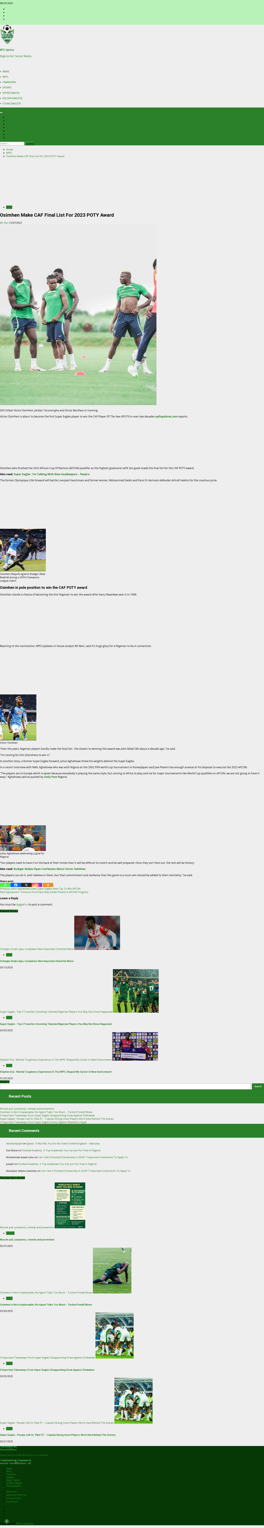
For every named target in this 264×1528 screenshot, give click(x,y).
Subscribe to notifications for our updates (24, 1455)
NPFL (5, 76)
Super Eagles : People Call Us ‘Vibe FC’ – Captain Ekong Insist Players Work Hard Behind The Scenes (57, 1118)
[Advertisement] (132, 181)
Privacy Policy (13, 1498)
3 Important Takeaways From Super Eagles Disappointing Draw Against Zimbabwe (47, 1115)
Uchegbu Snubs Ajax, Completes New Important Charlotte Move (37, 949)
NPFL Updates (7, 50)
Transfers (9, 82)
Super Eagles (10, 92)
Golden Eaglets (12, 98)
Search (258, 1086)
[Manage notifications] (6, 1521)
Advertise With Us (16, 1495)
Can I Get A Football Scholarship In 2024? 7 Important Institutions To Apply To (83, 1157)
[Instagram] (37, 885)
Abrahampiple (14, 1143)
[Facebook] (16, 885)
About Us (11, 1491)
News (5, 71)
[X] (26, 885)
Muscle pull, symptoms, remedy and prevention (27, 1108)
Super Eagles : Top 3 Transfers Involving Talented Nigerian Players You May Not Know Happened (56, 1011)
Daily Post (50, 777)
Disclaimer (12, 1501)
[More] (48, 885)
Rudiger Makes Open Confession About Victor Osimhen (50, 869)
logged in (22, 904)
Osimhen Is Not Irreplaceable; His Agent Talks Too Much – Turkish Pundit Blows (46, 1112)
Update (6, 87)
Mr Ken (4, 222)
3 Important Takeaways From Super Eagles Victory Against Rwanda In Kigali (43, 1122)
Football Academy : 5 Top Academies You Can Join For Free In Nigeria (61, 1150)
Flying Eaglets (11, 103)
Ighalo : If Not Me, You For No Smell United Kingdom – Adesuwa (63, 1143)
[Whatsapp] (5, 885)
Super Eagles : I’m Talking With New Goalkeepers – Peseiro (52, 474)
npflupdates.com (166, 416)
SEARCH (4, 1081)
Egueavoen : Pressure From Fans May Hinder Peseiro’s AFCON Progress (44, 892)
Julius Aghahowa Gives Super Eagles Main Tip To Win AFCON (40, 888)
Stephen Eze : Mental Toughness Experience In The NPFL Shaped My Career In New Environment (56, 1059)
